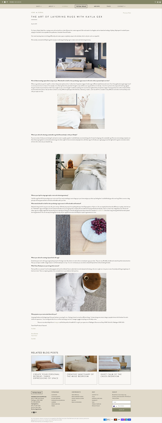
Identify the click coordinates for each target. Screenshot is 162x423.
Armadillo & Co (100, 210)
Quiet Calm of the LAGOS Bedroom (111, 375)
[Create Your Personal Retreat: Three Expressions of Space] (47, 364)
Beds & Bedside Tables (77, 396)
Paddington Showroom (58, 400)
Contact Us (95, 395)
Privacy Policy (96, 406)
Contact (121, 6)
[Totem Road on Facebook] (3, 2)
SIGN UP (121, 410)
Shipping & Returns (97, 398)
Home (33, 12)
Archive (97, 6)
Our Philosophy (55, 396)
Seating (74, 400)
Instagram (57, 322)
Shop (38, 6)
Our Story (54, 395)
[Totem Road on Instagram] (5, 2)
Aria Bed (33, 329)
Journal (65, 6)
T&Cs (93, 402)
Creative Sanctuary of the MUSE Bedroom (80, 375)
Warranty (94, 400)
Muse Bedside (34, 334)
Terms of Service (96, 404)
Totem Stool (34, 336)
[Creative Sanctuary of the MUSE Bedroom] (81, 364)
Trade (109, 6)
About (51, 6)
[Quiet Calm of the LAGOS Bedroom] (115, 364)
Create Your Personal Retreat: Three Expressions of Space (46, 376)
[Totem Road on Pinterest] (7, 2)
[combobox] (114, 406)
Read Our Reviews (76, 402)
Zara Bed (33, 339)
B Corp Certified (55, 398)
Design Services (55, 404)
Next (129, 13)
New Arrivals (75, 395)
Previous (125, 13)
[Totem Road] (81, 6)
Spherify (51, 421)
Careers (53, 402)
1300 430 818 (36, 402)
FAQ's (93, 396)
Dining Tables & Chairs (78, 398)
